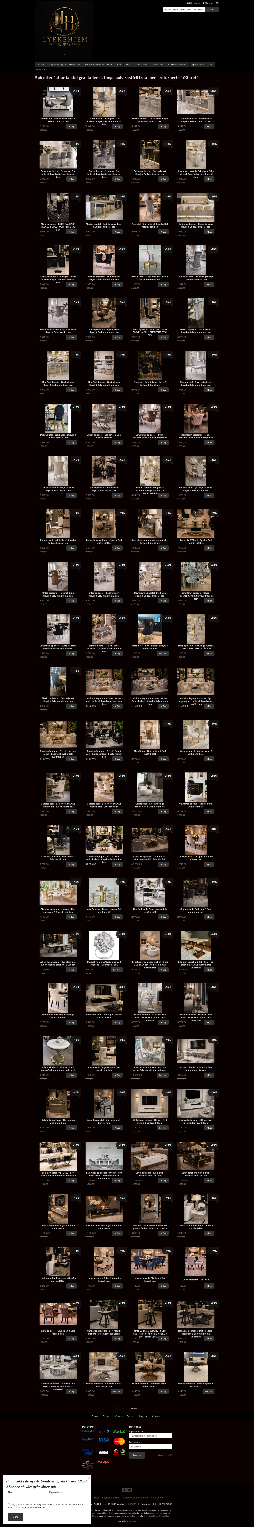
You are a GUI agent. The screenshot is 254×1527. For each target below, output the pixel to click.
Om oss (119, 1416)
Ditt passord (134, 1442)
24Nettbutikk (132, 1521)
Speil (119, 64)
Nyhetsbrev (157, 1497)
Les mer (136, 1516)
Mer (210, 64)
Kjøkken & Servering (177, 64)
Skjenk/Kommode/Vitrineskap (98, 64)
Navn (10, 1492)
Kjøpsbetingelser (111, 1497)
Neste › (134, 1408)
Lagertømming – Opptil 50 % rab (64, 64)
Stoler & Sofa (141, 64)
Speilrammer (198, 64)
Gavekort (131, 1416)
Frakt (96, 1497)
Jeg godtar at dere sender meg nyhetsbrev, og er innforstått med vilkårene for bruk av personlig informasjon (46, 1506)
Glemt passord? (165, 1455)
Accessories (157, 64)
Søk (212, 9)
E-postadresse (136, 1431)
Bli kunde (107, 1416)
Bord (128, 64)
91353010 (133, 1504)
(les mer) (40, 1507)
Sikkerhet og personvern (135, 1497)
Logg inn (143, 1416)
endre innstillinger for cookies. (156, 1516)
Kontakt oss (157, 1416)
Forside (41, 64)
